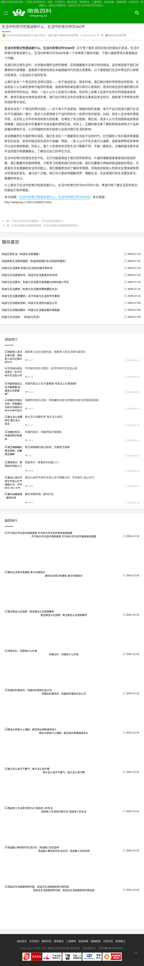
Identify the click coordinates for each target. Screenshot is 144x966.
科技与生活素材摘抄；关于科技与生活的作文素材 (31, 296)
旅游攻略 (83, 941)
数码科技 (46, 941)
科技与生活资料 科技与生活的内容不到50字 (27, 268)
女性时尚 (108, 941)
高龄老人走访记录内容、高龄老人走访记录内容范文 (55, 351)
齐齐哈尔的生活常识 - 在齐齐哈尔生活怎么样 (51, 368)
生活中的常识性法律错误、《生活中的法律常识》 (38, 221)
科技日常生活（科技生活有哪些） (21, 254)
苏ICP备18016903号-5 (110, 948)
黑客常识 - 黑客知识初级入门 (42, 462)
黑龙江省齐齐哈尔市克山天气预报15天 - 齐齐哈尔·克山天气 (59, 477)
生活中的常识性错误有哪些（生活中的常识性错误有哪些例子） (46, 225)
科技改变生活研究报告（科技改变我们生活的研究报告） (35, 261)
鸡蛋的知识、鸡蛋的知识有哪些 (43, 431)
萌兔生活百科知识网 (33, 17)
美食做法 (59, 941)
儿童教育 (71, 941)
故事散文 (120, 941)
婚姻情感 (96, 941)
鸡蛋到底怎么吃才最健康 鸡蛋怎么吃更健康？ (51, 383)
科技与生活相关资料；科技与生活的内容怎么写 (29, 303)
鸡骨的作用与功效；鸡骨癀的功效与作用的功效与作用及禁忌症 (62, 400)
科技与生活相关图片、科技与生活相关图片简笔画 (31, 309)
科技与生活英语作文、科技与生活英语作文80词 (29, 275)
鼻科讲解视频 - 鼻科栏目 (39, 494)
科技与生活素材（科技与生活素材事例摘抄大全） (31, 289)
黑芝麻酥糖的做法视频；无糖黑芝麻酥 (47, 447)
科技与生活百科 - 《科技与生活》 (21, 316)
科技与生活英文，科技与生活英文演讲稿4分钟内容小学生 (35, 282)
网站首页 (22, 941)
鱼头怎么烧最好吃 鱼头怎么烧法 (44, 416)
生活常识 (34, 941)
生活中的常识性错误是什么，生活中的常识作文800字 (54, 197)
